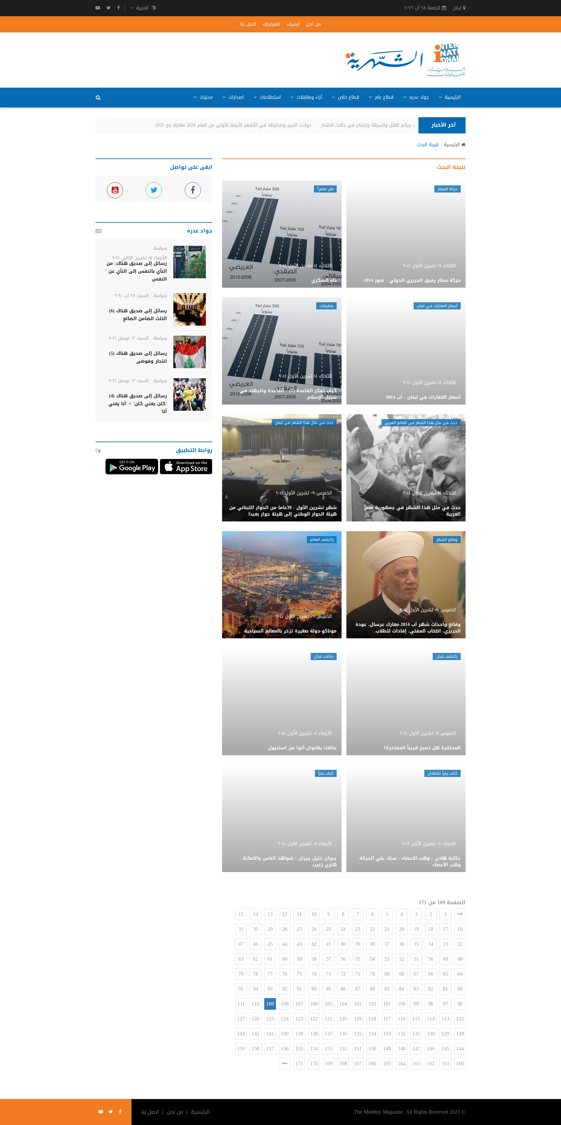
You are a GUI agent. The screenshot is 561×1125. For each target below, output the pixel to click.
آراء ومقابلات (308, 97)
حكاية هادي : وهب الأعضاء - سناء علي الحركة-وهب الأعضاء (409, 861)
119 (358, 1019)
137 (328, 1034)
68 (401, 974)
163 (416, 1063)
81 (445, 989)
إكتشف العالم (321, 539)
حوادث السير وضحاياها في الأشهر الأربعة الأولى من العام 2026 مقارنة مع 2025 (245, 125)
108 (285, 1004)
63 (240, 959)
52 (401, 959)
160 (460, 1063)
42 (314, 944)
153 (328, 1049)
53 (387, 959)
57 (328, 959)
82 (430, 989)
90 (314, 989)
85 (387, 989)
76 (284, 974)
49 (445, 959)
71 (357, 974)
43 (299, 944)
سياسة (160, 248)
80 (460, 989)
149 (387, 1049)
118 (372, 1019)
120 (343, 1019)
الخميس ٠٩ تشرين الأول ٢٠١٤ (304, 493)
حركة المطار (447, 189)
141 (270, 1034)
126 (255, 1019)
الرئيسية (452, 97)
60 (284, 959)
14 (255, 914)
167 (358, 1063)
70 (372, 974)
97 (445, 1004)
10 (314, 914)
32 (460, 944)
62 (255, 959)
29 (270, 929)
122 (314, 1019)
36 (401, 944)
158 (255, 1049)
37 (387, 944)
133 (387, 1034)
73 (328, 974)
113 (445, 1019)
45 (270, 944)
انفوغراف (271, 24)
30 (255, 929)
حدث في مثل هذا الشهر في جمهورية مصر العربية (412, 511)
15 (240, 914)
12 (284, 914)
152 (343, 1049)
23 (357, 929)
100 (401, 1004)
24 (343, 929)
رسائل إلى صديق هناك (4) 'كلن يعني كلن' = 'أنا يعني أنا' (137, 404)
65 (445, 974)
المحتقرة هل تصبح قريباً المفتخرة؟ (422, 748)
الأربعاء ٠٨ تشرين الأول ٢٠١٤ (305, 733)
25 (328, 929)
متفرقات (326, 305)
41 (328, 944)
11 (299, 914)
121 (328, 1019)
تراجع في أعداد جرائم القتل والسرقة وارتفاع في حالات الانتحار (393, 125)
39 (357, 944)
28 (284, 929)
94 (255, 989)
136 (343, 1034)
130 (431, 1034)
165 (387, 1063)
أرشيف (293, 24)
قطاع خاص (347, 97)
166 (372, 1063)
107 (299, 1004)
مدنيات (205, 97)
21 (387, 929)
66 (430, 974)
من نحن (313, 24)
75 (299, 974)
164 (401, 1063)
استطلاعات (269, 97)
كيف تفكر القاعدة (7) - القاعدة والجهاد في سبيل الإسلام (288, 394)
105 (328, 1004)
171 (299, 1063)
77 (270, 974)
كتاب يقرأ (325, 773)
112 (460, 1019)
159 (241, 1049)
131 (416, 1034)
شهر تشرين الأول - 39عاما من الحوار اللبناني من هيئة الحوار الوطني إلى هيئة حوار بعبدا (283, 511)
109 (270, 1004)
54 (372, 959)
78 (255, 974)
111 (241, 1004)
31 (240, 929)
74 (314, 974)
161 (445, 1063)
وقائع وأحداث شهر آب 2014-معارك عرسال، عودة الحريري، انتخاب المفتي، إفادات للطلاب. (408, 627)
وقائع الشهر (446, 539)
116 (401, 1019)
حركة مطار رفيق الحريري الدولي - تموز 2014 (412, 280)
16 (460, 929)
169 (328, 1063)
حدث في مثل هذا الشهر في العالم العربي (421, 422)
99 (416, 1004)
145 (445, 1049)
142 (255, 1034)
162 (431, 1063)
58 (314, 959)
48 (460, 959)
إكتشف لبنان (446, 656)
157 (270, 1049)
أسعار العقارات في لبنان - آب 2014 (423, 397)
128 (460, 1034)
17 (445, 929)
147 (416, 1049)
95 (240, 989)
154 (314, 1049)
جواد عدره (418, 97)
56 (343, 959)
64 (460, 974)
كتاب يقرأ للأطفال (442, 773)
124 (285, 1019)
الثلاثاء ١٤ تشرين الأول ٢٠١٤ (429, 265)
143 (241, 1034)
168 (343, 1063)
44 (284, 944)
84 (401, 989)
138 (314, 1034)
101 (387, 1004)
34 (430, 944)
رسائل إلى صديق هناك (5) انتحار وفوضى (138, 357)
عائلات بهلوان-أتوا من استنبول (302, 748)
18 (430, 929)
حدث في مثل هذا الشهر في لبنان (304, 422)
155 (299, 1049)
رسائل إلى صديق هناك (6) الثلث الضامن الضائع (138, 314)
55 (357, 959)
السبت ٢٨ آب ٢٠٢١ (132, 295)
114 (431, 1019)
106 (314, 1004)
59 (299, 959)
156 (285, 1049)
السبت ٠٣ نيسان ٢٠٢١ (129, 338)
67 (416, 974)
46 (255, 944)
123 (299, 1019)
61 (270, 959)
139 (299, 1034)
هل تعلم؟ (325, 189)
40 (343, 944)
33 (445, 944)
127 (241, 1019)
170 (314, 1063)
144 (460, 1049)
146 (431, 1049)
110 (255, 1004)
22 (372, 929)
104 (343, 1004)
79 (240, 974)
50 (430, 959)
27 (299, 929)
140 (285, 1034)
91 (299, 989)
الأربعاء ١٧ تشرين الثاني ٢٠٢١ (139, 258)
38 (372, 944)
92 (284, 989)
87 (357, 989)
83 (416, 989)
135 (358, 1034)
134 (372, 1034)
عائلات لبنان (323, 656)
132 (401, 1034)
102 (372, 1004)
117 (387, 1019)
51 (416, 959)
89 (328, 989)
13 (270, 914)
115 (416, 1019)
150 (372, 1049)
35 (416, 944)
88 (343, 989)
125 (270, 1019)
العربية (142, 8)
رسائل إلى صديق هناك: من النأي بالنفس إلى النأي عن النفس (136, 271)
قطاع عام (383, 97)
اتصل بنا (248, 24)
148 (401, 1049)
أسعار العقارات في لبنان (437, 305)
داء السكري (324, 280)
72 (343, 974)
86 (372, 989)
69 (387, 974)
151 (358, 1049)
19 (416, 929)
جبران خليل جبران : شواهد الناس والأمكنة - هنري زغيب (288, 861)
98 (430, 1004)
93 (270, 989)
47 (240, 944)
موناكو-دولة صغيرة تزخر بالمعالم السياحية (290, 631)
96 (460, 1004)
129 (445, 1034)
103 (358, 1004)
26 (314, 929)
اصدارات (235, 97)
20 (401, 929)
